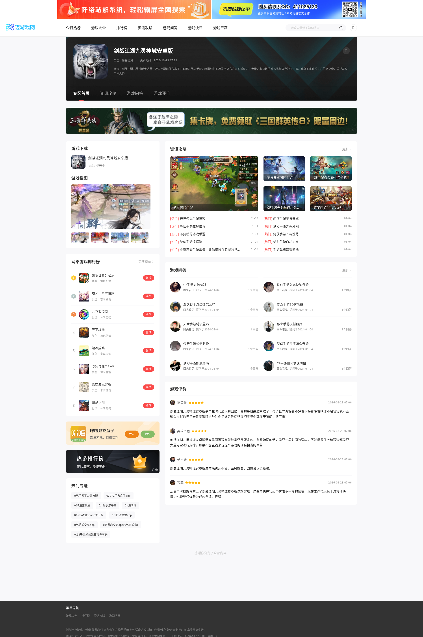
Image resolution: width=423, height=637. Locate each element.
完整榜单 (144, 261)
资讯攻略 (145, 27)
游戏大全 (98, 27)
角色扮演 (127, 60)
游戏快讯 (195, 27)
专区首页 (81, 93)
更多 (345, 149)
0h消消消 (131, 505)
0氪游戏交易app (84, 525)
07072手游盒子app (118, 496)
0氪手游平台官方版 (86, 496)
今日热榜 (73, 27)
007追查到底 (82, 505)
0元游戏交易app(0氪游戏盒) (120, 525)
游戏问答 (170, 27)
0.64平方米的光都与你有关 (91, 534)
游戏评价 (162, 93)
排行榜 (121, 27)
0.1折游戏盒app (122, 515)
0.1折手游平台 (108, 505)
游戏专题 (220, 27)
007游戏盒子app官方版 (89, 515)
